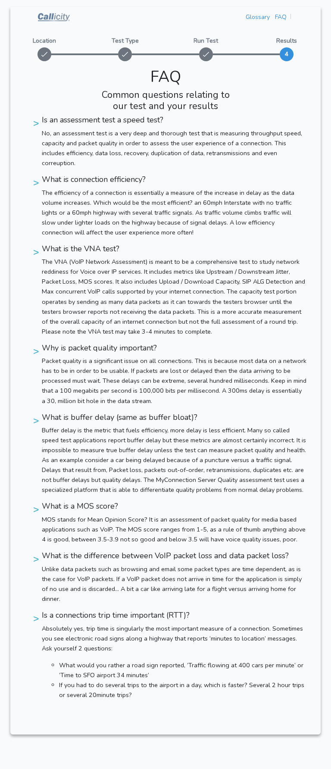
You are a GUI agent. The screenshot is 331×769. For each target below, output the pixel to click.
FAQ (281, 17)
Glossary (258, 17)
